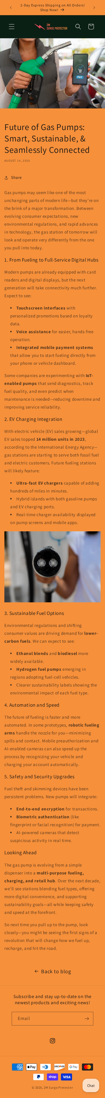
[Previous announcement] (10, 7)
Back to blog (56, 971)
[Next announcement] (94, 7)
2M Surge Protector (58, 1087)
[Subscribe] (86, 1019)
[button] (11, 26)
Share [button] (16, 177)
